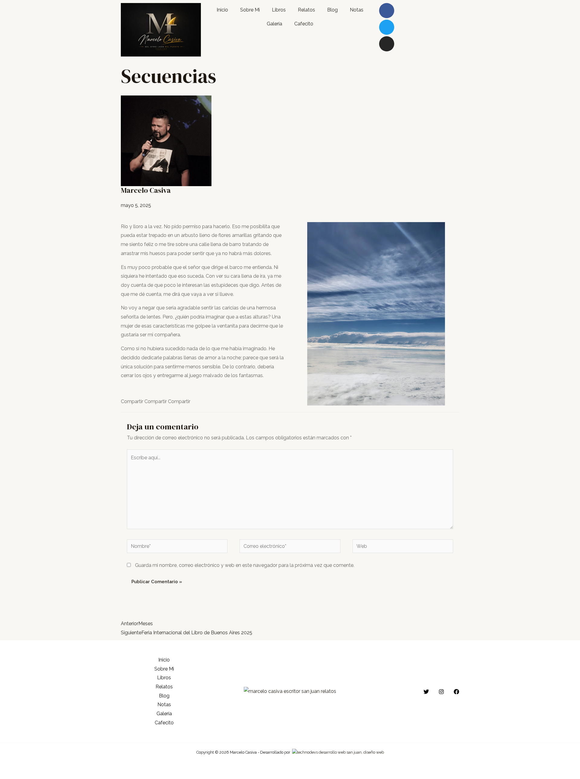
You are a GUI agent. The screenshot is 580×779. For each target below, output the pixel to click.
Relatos (306, 10)
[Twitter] (386, 27)
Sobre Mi (250, 10)
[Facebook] (456, 691)
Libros (279, 10)
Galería (274, 24)
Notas (356, 10)
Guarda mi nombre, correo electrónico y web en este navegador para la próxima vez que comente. (244, 565)
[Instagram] (386, 43)
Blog (332, 10)
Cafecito (303, 24)
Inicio (222, 10)
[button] (132, 401)
